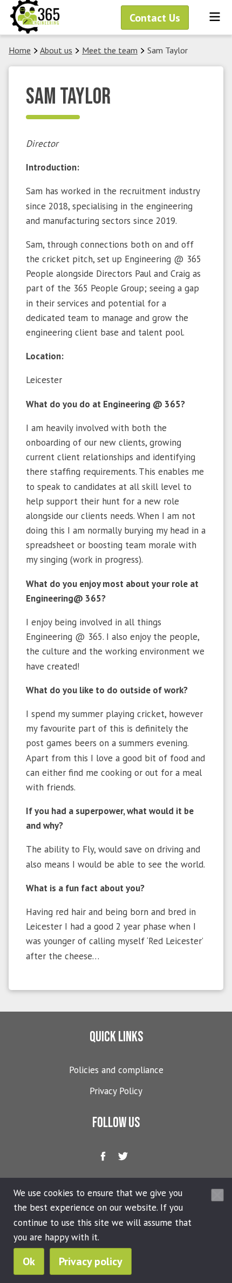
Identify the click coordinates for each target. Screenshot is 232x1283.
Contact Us (154, 18)
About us (56, 50)
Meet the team (110, 50)
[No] (217, 1195)
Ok (29, 1261)
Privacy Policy (116, 1091)
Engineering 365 (35, 17)
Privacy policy (90, 1261)
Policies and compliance (116, 1070)
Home (20, 50)
